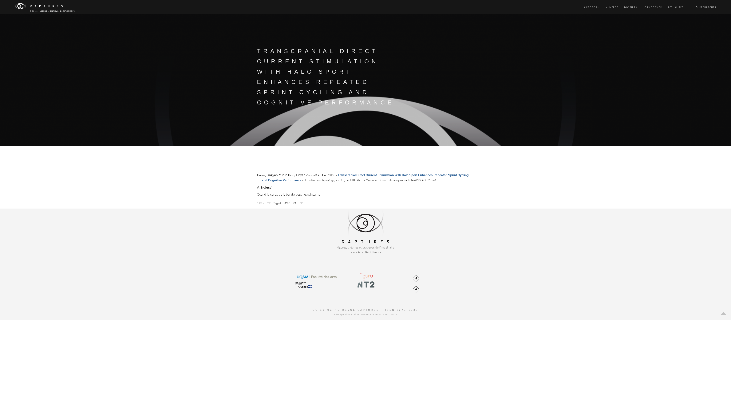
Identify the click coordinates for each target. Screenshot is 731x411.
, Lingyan (267, 175)
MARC (287, 203)
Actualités (675, 7)
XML (295, 203)
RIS (301, 203)
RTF (269, 203)
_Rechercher (707, 7)
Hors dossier (652, 7)
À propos (591, 7)
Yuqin (286, 175)
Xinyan (305, 175)
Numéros (612, 7)
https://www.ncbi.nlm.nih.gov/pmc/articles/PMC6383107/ (396, 180)
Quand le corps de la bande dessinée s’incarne (288, 194)
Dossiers (630, 7)
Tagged (277, 203)
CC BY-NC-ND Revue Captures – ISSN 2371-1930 (365, 310)
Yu (322, 175)
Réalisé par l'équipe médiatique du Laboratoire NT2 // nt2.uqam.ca (365, 314)
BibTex (260, 203)
